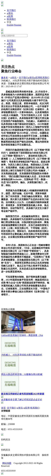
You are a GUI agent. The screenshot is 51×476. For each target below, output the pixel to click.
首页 (3, 408)
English (10, 25)
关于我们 (11, 10)
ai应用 (10, 16)
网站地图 (6, 463)
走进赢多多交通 (21, 399)
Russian (17, 25)
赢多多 (4, 77)
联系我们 (11, 19)
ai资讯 (10, 13)
